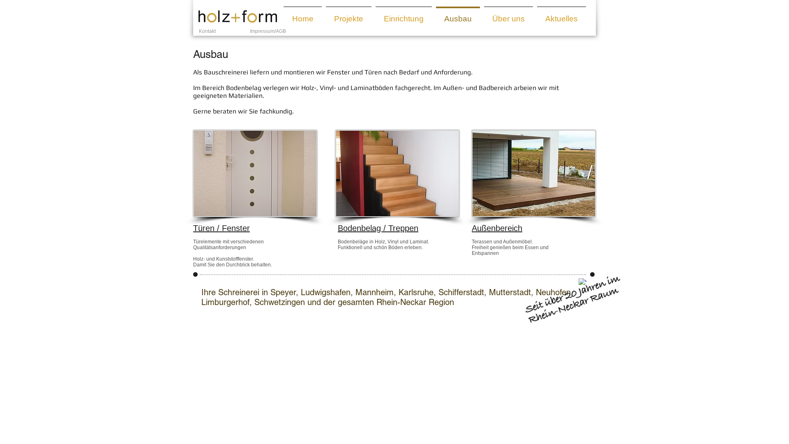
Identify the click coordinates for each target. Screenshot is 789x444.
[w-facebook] (563, 278)
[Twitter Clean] (573, 278)
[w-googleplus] (582, 282)
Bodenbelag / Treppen (378, 228)
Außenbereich (497, 228)
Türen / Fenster (221, 228)
